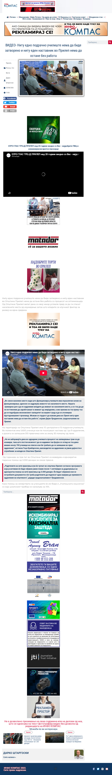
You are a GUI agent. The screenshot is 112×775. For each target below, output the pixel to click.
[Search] (83, 492)
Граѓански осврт (79, 17)
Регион (13, 17)
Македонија (24, 17)
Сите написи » (9, 757)
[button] (10, 98)
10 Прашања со (64, 17)
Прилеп (8, 63)
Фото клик (26, 19)
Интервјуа (78, 19)
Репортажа (67, 19)
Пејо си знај (50, 19)
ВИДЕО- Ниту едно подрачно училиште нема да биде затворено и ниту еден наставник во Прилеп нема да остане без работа (74, 740)
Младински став (96, 17)
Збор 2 (59, 19)
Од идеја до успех (49, 17)
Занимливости (38, 19)
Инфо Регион (35, 17)
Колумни (86, 19)
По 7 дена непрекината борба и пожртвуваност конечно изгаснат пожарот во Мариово (32, 738)
